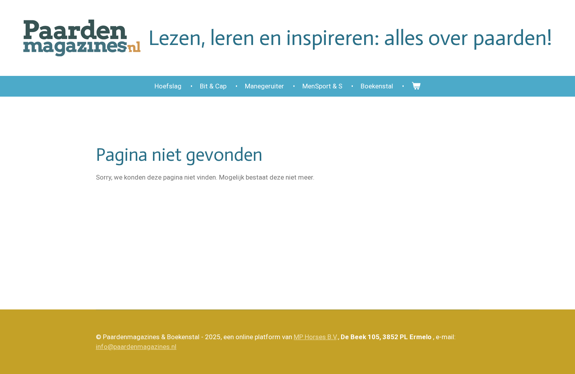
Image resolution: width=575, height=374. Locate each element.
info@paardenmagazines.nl (136, 347)
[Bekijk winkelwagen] (416, 86)
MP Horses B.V (315, 337)
